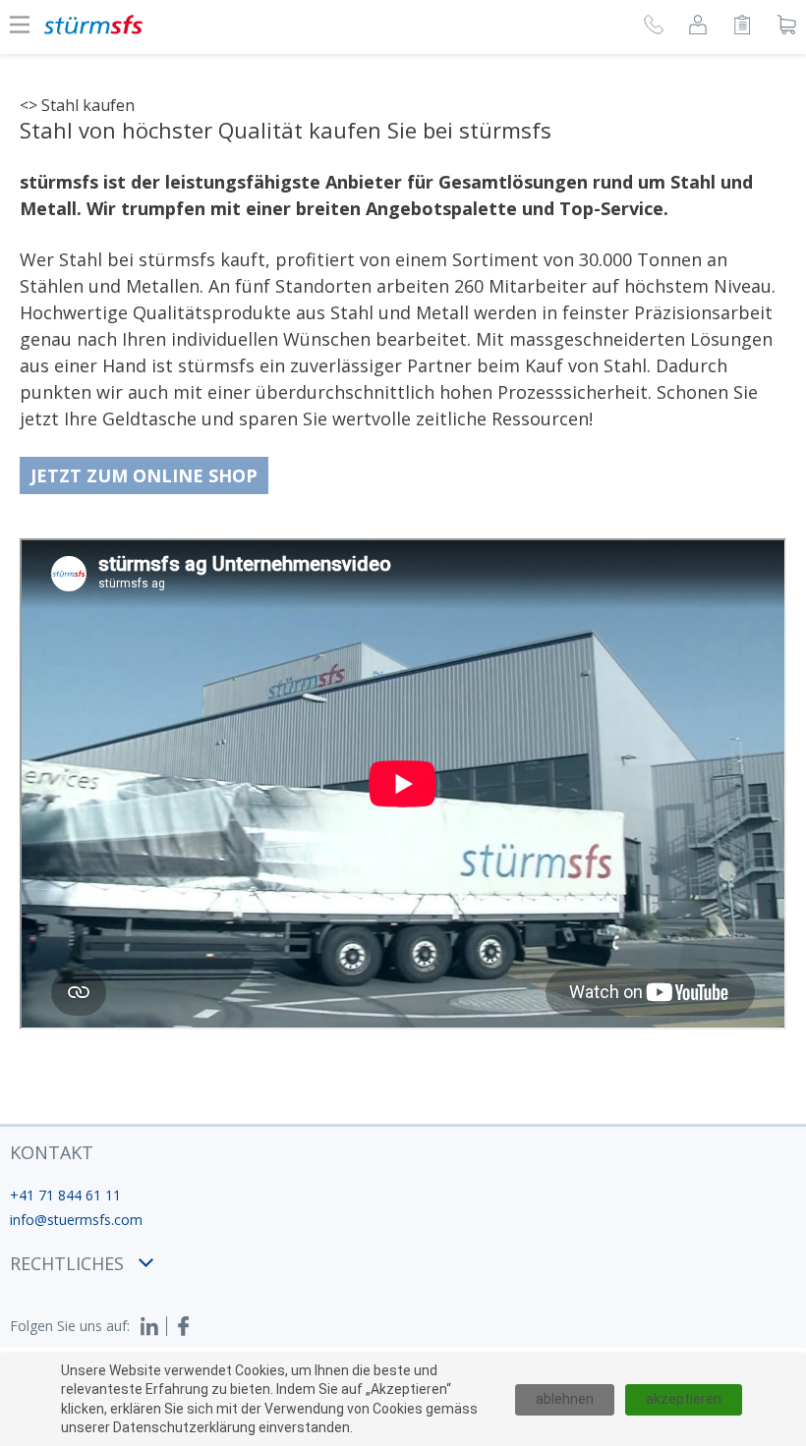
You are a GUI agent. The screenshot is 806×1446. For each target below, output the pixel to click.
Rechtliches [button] (67, 1263)
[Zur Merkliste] (742, 27)
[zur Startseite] (93, 24)
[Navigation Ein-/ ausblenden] (19, 24)
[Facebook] (184, 1326)
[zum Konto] (698, 27)
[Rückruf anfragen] (653, 27)
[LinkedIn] (153, 1326)
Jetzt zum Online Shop (144, 475)
